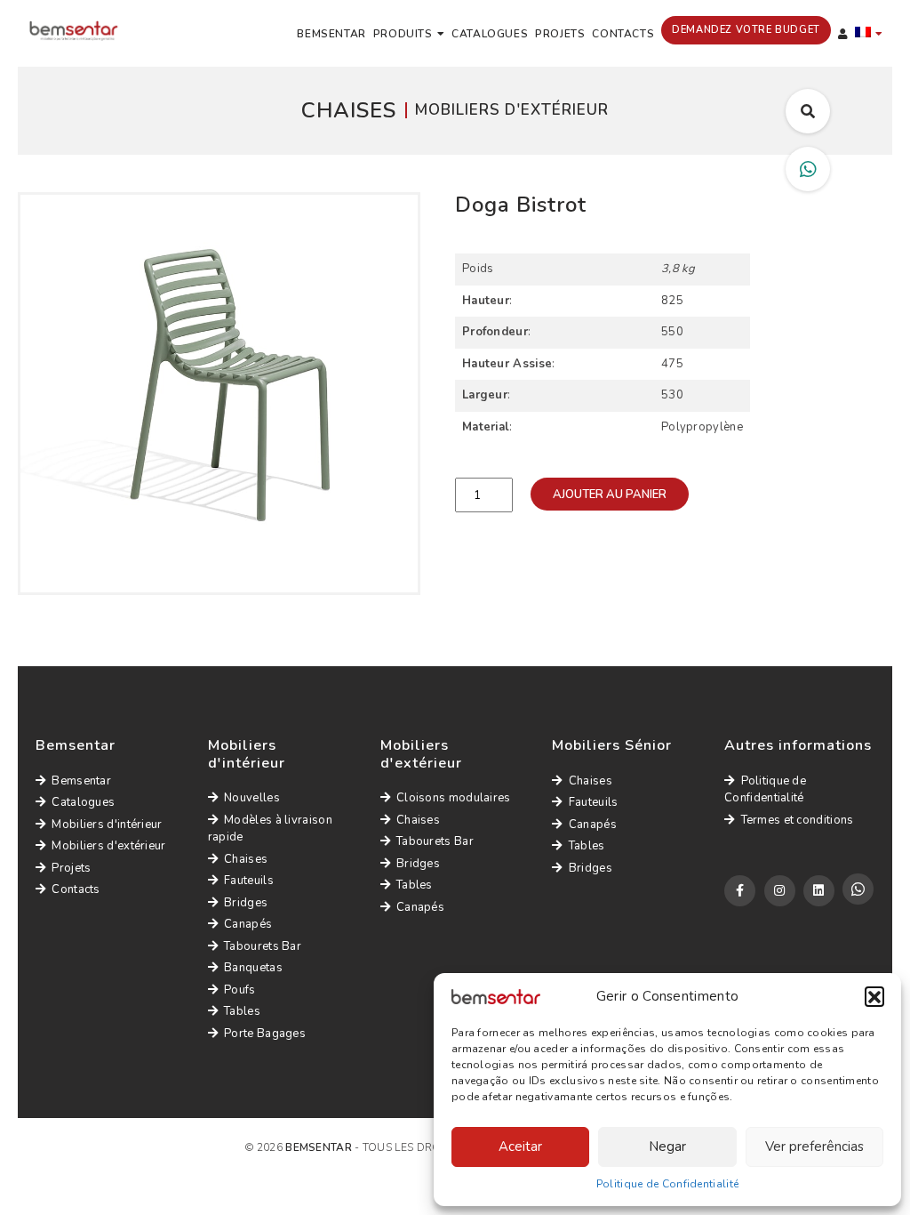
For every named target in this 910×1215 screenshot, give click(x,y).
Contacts (623, 34)
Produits (403, 34)
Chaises (245, 859)
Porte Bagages (265, 1034)
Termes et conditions (797, 820)
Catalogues (489, 34)
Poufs (240, 990)
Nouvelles (252, 798)
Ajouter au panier (610, 495)
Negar (667, 1146)
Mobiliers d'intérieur (107, 825)
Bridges (245, 903)
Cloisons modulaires (453, 798)
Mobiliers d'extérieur (108, 846)
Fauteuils (249, 881)
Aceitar (520, 1146)
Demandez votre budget (746, 29)
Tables (242, 1011)
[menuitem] (869, 34)
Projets (560, 34)
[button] (874, 996)
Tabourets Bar (262, 946)
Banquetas (253, 968)
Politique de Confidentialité (667, 1184)
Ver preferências (814, 1146)
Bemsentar (331, 34)
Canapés (248, 924)
